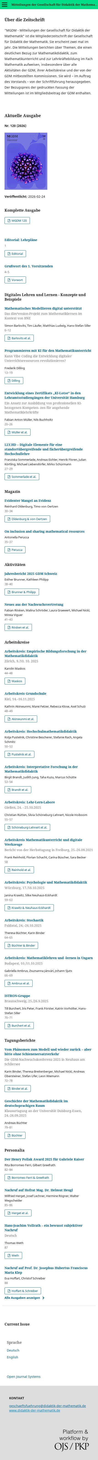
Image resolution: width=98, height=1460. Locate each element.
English (12, 1357)
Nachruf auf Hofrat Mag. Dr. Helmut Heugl (39, 1190)
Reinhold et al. (21, 870)
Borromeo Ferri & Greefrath (30, 1178)
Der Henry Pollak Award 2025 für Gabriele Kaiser (44, 1159)
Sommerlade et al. (23, 477)
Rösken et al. (20, 627)
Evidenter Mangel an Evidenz (28, 500)
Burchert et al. (21, 1025)
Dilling (15, 381)
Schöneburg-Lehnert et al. (29, 827)
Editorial (17, 254)
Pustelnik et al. (21, 754)
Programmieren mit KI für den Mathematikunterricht (48, 355)
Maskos (16, 681)
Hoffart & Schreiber (24, 1291)
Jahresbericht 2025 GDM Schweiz (31, 573)
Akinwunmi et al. (22, 719)
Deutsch (13, 1350)
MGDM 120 (19, 220)
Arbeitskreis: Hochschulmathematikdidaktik (41, 731)
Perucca (16, 550)
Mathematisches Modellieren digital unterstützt (43, 313)
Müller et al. (19, 432)
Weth (15, 1255)
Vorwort (17, 280)
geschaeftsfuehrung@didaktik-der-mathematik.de (47, 1406)
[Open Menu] (4, 4)
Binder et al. (19, 1088)
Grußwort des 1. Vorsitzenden (29, 266)
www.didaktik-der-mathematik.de (34, 1410)
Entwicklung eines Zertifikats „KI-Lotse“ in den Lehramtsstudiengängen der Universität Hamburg (45, 402)
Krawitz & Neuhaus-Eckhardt (31, 908)
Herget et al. (19, 1213)
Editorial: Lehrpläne (21, 240)
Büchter (16, 1135)
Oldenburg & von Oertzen (29, 519)
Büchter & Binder (23, 945)
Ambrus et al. (20, 983)
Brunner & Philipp (23, 592)
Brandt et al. (19, 790)
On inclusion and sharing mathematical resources (45, 531)
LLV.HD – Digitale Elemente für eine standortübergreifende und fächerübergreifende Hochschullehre (44, 449)
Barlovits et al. (21, 338)
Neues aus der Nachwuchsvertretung (34, 604)
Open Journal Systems (24, 1376)
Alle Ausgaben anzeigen (22, 1298)
